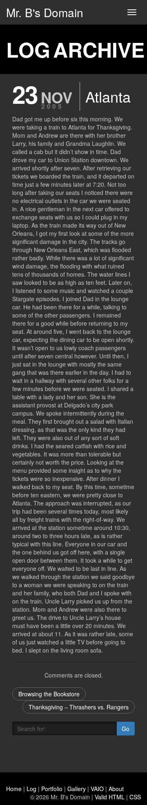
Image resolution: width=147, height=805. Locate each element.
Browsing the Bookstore (49, 694)
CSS (135, 797)
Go (125, 728)
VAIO (97, 789)
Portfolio (51, 789)
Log (31, 789)
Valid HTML (110, 797)
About (116, 789)
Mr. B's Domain (44, 12)
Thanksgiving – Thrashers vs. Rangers (79, 707)
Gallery (76, 789)
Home (14, 789)
